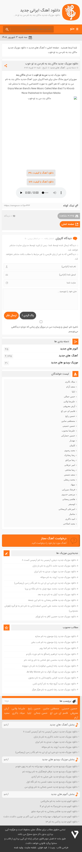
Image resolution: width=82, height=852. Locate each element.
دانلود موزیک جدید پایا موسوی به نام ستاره (55, 636)
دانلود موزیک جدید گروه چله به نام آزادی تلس (54, 684)
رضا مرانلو (70, 460)
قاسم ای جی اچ (68, 411)
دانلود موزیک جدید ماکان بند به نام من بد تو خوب (51, 64)
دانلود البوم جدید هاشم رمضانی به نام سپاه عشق (54, 811)
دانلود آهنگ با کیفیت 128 (41, 182)
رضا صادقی (70, 470)
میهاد (73, 484)
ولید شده (18, 848)
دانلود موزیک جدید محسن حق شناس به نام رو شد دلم (50, 660)
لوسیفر (71, 504)
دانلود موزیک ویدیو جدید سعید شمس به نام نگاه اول (51, 782)
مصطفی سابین (68, 421)
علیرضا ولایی (69, 401)
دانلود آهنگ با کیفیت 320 (41, 173)
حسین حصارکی (68, 435)
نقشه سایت (30, 848)
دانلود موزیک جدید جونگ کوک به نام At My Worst (51, 672)
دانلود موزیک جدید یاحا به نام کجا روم (58, 648)
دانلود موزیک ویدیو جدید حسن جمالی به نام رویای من (50, 787)
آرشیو (6, 725)
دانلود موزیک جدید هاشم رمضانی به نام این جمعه (52, 600)
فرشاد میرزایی (68, 489)
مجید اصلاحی (69, 523)
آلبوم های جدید (69, 349)
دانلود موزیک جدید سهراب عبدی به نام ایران (55, 572)
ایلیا (73, 391)
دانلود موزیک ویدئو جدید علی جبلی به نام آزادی (54, 777)
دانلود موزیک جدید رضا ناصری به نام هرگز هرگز (54, 690)
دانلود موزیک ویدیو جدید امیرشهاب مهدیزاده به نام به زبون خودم (46, 766)
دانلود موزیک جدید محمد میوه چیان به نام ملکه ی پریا (50, 589)
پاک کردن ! (28, 315)
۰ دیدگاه (8, 216)
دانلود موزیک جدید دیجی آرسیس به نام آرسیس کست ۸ (49, 560)
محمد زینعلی (69, 479)
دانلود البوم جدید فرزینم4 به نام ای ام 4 (58, 806)
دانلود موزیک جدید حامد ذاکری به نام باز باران (54, 566)
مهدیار (72, 440)
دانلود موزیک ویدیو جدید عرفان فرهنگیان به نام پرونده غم (49, 772)
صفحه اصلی (53, 48)
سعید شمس (69, 474)
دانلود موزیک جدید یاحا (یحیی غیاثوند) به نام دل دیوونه (49, 666)
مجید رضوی (69, 450)
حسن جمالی (69, 396)
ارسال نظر (11, 315)
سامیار (72, 514)
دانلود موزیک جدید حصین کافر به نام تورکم (56, 617)
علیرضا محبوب (68, 430)
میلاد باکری (70, 381)
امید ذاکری (70, 519)
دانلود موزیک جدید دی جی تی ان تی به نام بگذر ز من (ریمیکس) (45, 583)
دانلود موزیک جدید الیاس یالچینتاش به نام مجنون (52, 678)
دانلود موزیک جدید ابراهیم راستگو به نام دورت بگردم (51, 654)
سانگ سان (36, 830)
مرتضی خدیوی (68, 494)
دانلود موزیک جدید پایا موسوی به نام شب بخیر (53, 642)
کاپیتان (72, 445)
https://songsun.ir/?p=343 (17, 205)
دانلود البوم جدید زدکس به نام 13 (61, 822)
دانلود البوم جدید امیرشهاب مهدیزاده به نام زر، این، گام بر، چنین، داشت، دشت (40, 817)
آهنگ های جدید (36, 48)
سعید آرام (70, 386)
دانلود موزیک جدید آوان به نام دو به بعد (57, 594)
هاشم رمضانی (68, 499)
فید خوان (42, 848)
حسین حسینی (68, 426)
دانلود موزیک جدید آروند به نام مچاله (58, 577)
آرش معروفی (69, 406)
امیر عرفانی (69, 465)
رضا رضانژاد (69, 455)
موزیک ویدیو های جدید (64, 362)
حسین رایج (70, 416)
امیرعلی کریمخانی (67, 509)
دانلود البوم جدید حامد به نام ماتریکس (59, 801)
